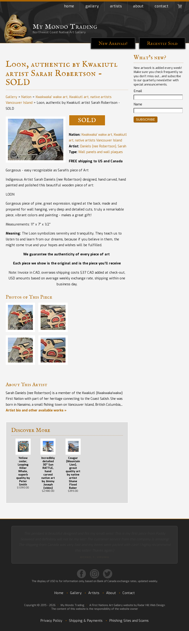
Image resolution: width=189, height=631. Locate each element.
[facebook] (81, 562)
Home (69, 6)
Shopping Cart (179, 6)
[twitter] (107, 562)
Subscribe (145, 119)
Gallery (92, 6)
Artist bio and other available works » (36, 410)
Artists (116, 6)
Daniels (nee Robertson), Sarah (103, 146)
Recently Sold (162, 43)
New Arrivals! (113, 43)
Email (138, 91)
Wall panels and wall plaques (100, 152)
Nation (26, 97)
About (138, 6)
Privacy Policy (51, 609)
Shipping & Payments (86, 609)
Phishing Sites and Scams (129, 609)
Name (138, 104)
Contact (161, 6)
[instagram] (94, 562)
